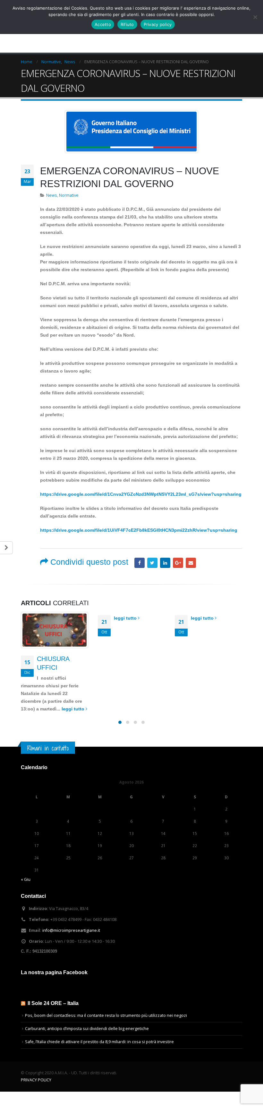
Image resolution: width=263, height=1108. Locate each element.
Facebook (139, 563)
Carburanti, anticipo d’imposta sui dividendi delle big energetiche (87, 1028)
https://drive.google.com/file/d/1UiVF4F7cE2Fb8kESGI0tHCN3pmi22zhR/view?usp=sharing (138, 530)
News (51, 195)
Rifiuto (127, 24)
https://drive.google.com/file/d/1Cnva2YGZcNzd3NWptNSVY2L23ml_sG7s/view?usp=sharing (141, 494)
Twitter (152, 563)
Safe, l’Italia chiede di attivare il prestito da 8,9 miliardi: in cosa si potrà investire (99, 1041)
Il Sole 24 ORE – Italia (53, 1003)
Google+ (178, 563)
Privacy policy (158, 24)
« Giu (25, 879)
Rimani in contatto (48, 748)
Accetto (103, 24)
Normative (69, 195)
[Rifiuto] (255, 17)
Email (191, 563)
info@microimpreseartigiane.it (71, 930)
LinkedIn (165, 563)
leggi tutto (74, 708)
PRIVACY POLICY (36, 1080)
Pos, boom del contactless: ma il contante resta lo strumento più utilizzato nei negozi (106, 1015)
